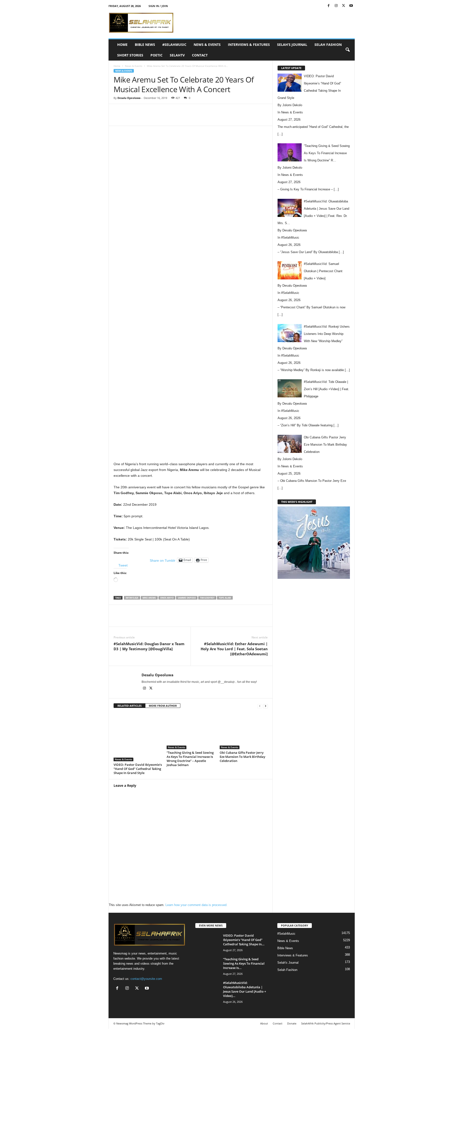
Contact (200, 55)
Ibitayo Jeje (132, 597)
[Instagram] (336, 5)
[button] (347, 50)
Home (122, 44)
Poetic (156, 55)
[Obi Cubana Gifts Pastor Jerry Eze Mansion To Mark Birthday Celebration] (244, 731)
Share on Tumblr (162, 560)
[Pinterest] (169, 118)
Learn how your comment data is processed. (196, 905)
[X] (344, 5)
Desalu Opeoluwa (129, 98)
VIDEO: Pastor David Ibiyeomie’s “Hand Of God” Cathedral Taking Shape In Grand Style (138, 768)
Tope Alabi (225, 597)
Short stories (130, 55)
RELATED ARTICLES (129, 705)
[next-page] (265, 705)
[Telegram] (213, 118)
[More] (225, 118)
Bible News (145, 44)
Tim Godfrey (207, 597)
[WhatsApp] (180, 118)
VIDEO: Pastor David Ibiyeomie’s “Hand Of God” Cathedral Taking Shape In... (244, 939)
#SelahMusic (174, 44)
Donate (291, 1023)
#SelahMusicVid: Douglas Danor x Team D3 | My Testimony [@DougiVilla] (149, 646)
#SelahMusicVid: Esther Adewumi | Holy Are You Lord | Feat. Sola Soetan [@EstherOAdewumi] (234, 648)
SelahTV (177, 55)
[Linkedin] (191, 118)
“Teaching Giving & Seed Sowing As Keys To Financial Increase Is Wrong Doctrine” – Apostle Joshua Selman (190, 758)
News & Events (207, 44)
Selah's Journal (288, 962)
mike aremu (149, 597)
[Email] (202, 118)
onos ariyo (167, 597)
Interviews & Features (249, 44)
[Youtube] (351, 5)
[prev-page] (259, 705)
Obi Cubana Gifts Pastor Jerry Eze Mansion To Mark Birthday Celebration (242, 756)
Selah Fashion (328, 44)
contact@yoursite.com (146, 979)
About (264, 1023)
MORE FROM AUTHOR (163, 705)
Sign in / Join (158, 6)
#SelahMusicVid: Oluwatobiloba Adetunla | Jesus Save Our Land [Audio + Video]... (244, 989)
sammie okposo (187, 597)
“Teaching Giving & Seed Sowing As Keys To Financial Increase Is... (244, 963)
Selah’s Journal (292, 44)
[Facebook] (329, 5)
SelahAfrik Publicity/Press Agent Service (325, 1023)
